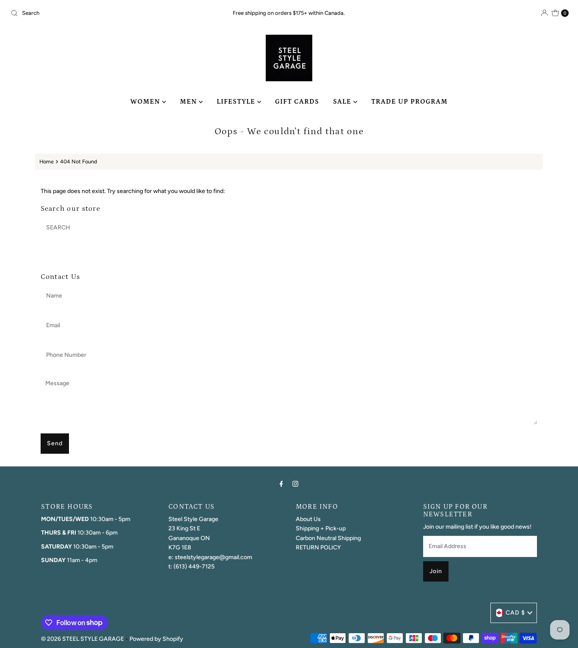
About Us (308, 519)
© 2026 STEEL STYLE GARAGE (82, 638)
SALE (343, 101)
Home (46, 161)
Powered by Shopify (156, 638)
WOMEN (146, 101)
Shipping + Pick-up (321, 528)
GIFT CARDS (297, 101)
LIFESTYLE (237, 101)
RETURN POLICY (318, 547)
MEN (189, 101)
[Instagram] (295, 483)
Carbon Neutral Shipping (328, 538)
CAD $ (515, 612)
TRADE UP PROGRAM (409, 101)
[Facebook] (281, 483)
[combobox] (98, 13)
